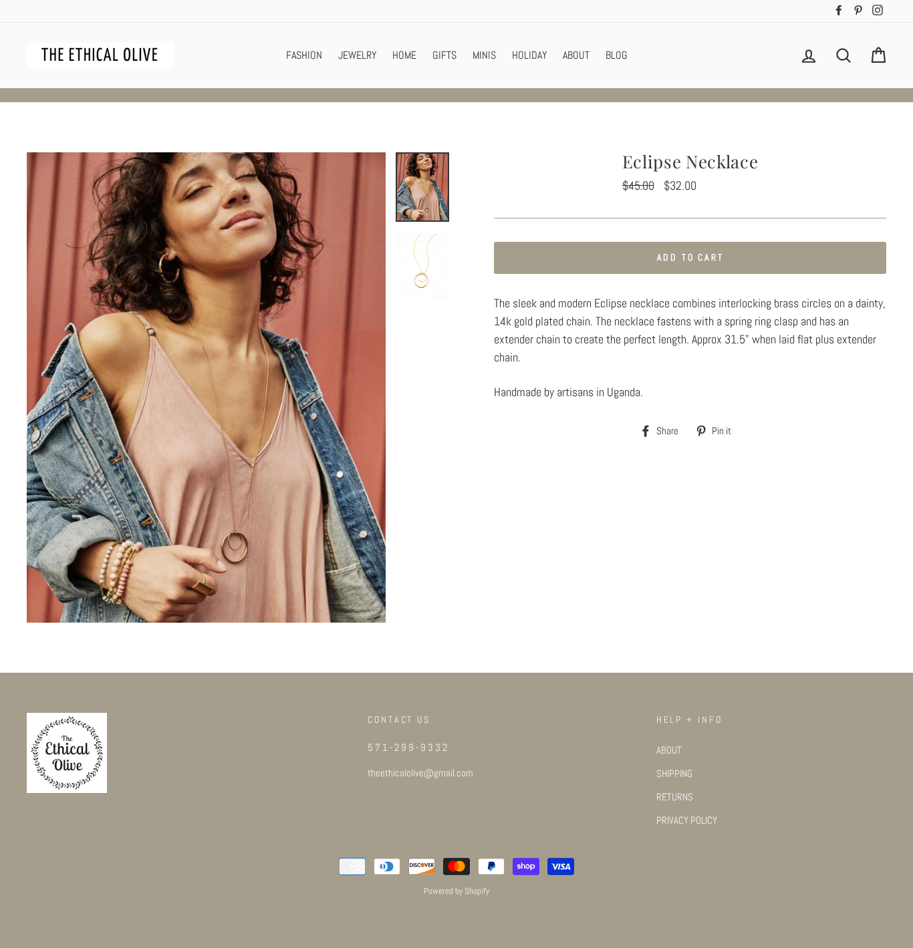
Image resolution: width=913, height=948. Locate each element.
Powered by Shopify (456, 891)
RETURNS (674, 797)
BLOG (617, 55)
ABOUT (576, 55)
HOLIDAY (529, 55)
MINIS (484, 55)
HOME (404, 55)
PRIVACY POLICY (686, 820)
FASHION (304, 55)
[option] (206, 387)
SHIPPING (674, 773)
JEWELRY (357, 55)
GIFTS (444, 55)
